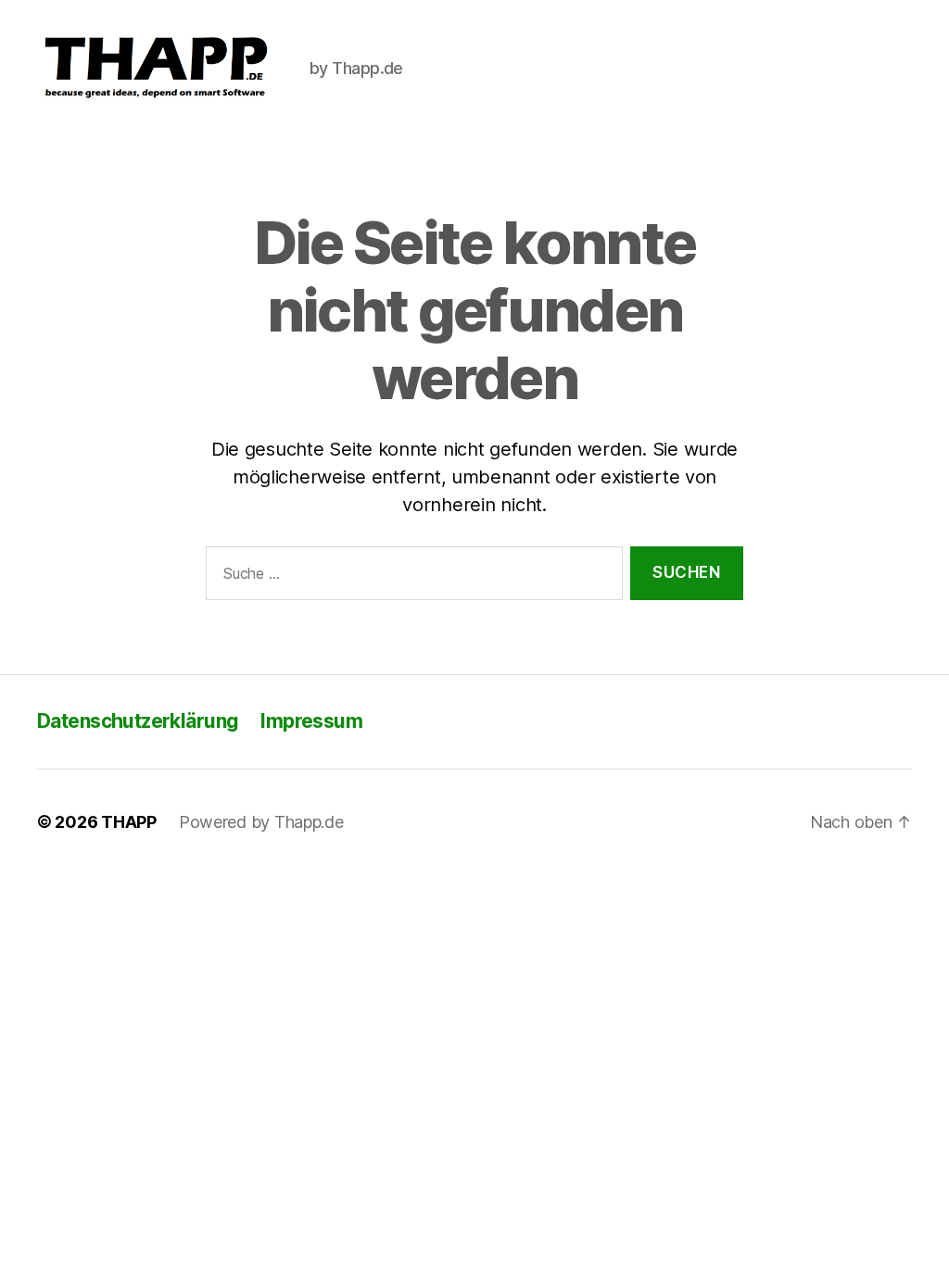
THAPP (129, 822)
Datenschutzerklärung (137, 721)
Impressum (311, 721)
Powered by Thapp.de (261, 822)
